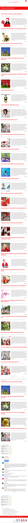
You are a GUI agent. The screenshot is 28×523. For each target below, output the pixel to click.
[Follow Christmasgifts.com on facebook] (17, 520)
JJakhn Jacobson (6, 462)
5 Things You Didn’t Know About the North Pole (12, 222)
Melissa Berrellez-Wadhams (7, 474)
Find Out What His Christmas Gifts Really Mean (11, 14)
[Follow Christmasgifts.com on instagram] (24, 520)
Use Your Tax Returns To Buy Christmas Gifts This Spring (14, 347)
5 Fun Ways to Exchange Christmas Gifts (10, 149)
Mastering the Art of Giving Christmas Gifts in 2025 (12, 332)
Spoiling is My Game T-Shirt (4, 453)
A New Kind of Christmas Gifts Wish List (10, 178)
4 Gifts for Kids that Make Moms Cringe (10, 105)
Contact (1, 516)
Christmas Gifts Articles (21, 30)
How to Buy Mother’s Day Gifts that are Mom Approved (13, 285)
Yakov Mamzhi (6, 478)
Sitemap (17, 516)
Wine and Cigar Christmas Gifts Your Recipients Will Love (14, 208)
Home (2, 5)
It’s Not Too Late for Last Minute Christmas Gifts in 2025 (14, 428)
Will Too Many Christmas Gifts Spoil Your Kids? (11, 193)
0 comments (6, 416)
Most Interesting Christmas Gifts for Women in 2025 (13, 134)
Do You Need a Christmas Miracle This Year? (13, 511)
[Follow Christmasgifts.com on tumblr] (26, 520)
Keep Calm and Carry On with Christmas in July (11, 43)
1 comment (4, 62)
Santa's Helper (5, 30)
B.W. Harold (5, 487)
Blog (17, 30)
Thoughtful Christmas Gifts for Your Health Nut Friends (13, 28)
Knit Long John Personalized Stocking (9, 509)
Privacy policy (13, 516)
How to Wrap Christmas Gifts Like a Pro (10, 362)
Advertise (20, 516)
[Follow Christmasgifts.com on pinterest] (22, 520)
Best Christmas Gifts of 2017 (7, 90)
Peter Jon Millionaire (6, 471)
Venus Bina (5, 468)
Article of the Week (14, 30)
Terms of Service (8, 516)
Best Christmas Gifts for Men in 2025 (9, 119)
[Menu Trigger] (26, 0)
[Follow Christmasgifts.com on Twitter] (19, 520)
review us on (6, 460)
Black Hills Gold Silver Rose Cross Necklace (4, 446)
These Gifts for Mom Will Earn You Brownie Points (12, 164)
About (4, 516)
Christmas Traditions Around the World (11, 510)
